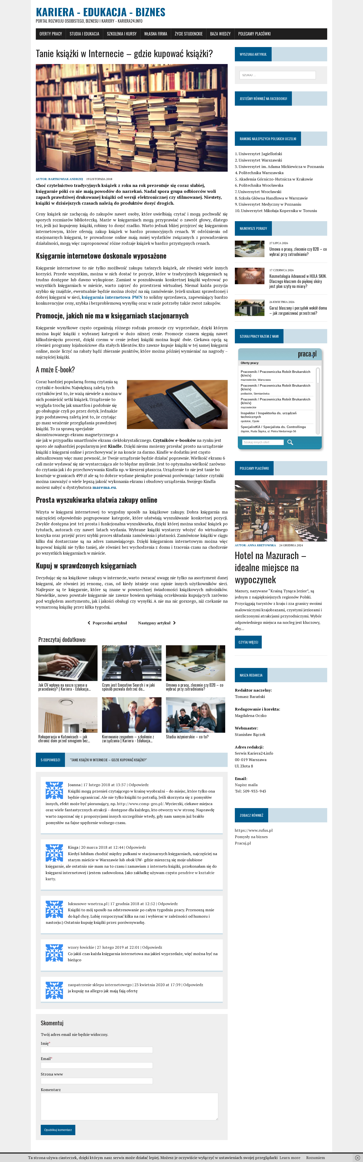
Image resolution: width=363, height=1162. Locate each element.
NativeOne (132, 749)
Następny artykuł (154, 623)
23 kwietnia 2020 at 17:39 (157, 984)
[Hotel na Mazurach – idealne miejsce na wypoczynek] (281, 538)
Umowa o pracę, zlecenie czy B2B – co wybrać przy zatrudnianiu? (298, 251)
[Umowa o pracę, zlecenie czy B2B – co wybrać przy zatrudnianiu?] (249, 253)
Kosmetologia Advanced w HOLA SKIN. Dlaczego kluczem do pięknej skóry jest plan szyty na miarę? (297, 281)
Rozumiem (315, 1157)
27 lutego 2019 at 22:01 (118, 947)
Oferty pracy (51, 34)
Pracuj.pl (243, 843)
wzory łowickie (81, 947)
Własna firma (155, 34)
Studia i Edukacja (84, 34)
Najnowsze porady (253, 228)
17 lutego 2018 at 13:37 (104, 784)
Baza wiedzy (220, 34)
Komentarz (51, 1089)
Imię (45, 1043)
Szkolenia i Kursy (122, 34)
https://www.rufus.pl (254, 830)
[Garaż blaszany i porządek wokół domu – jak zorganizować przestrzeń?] (249, 312)
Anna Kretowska (261, 545)
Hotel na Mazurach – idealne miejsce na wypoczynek (270, 567)
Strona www (52, 1074)
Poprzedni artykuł (110, 623)
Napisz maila (246, 784)
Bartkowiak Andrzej (65, 179)
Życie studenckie (188, 34)
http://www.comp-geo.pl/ (140, 803)
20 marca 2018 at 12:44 (102, 847)
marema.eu (104, 487)
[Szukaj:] (278, 74)
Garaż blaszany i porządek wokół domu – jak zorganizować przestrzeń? (298, 310)
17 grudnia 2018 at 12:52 (132, 903)
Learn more (290, 1157)
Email (46, 1058)
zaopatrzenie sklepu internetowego (100, 984)
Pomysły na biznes (251, 836)
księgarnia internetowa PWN (112, 297)
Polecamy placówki (254, 34)
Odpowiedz (139, 784)
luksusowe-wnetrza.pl (87, 903)
